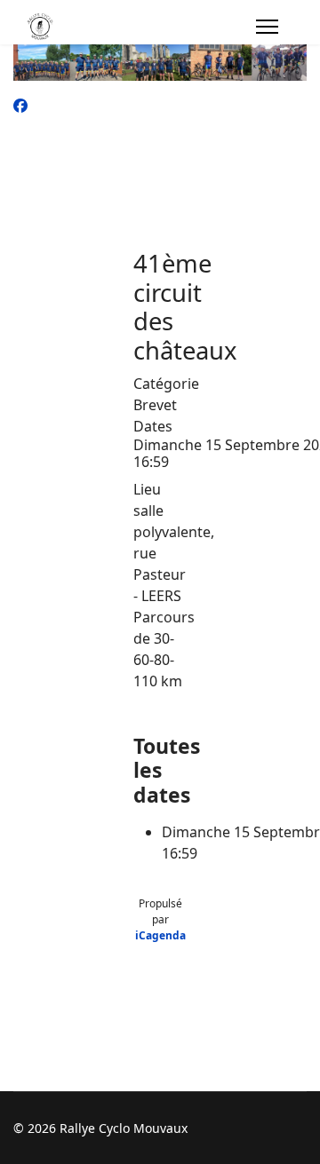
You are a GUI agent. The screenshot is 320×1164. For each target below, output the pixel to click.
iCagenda (160, 935)
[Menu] (267, 26)
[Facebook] (20, 105)
